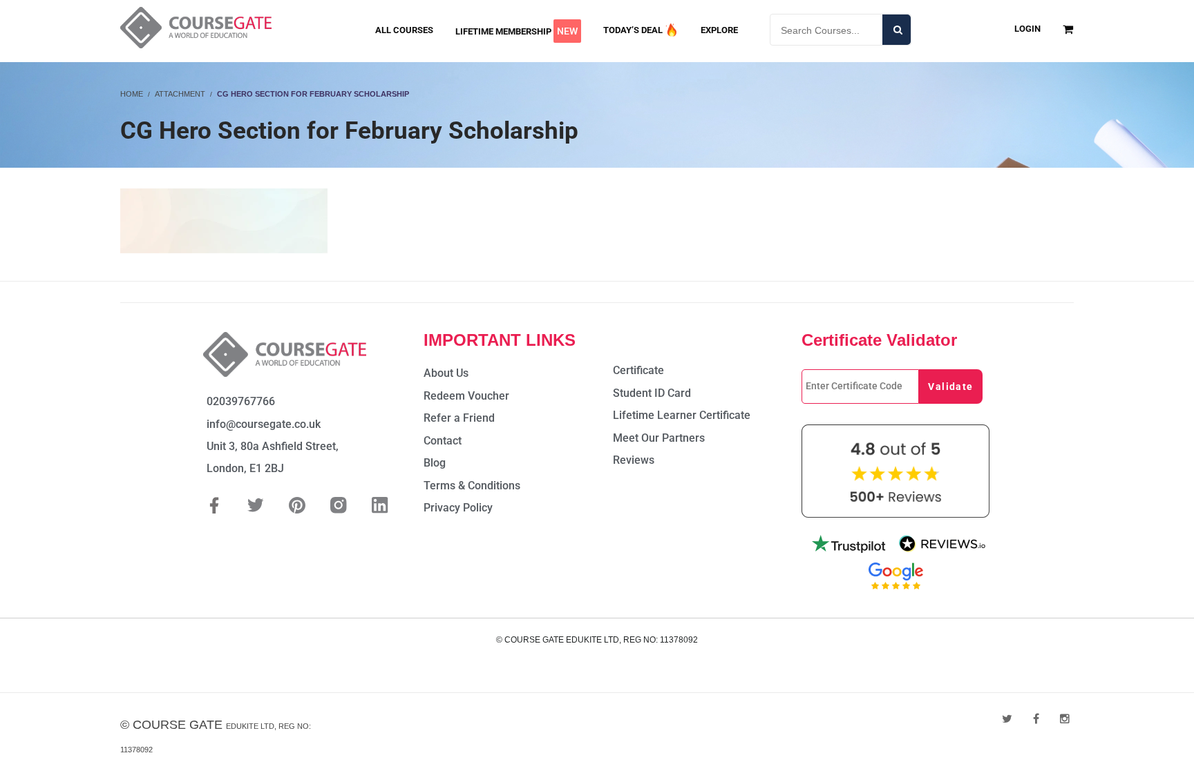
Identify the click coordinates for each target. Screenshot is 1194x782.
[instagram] (1065, 719)
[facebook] (1036, 719)
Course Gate (177, 725)
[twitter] (1007, 719)
